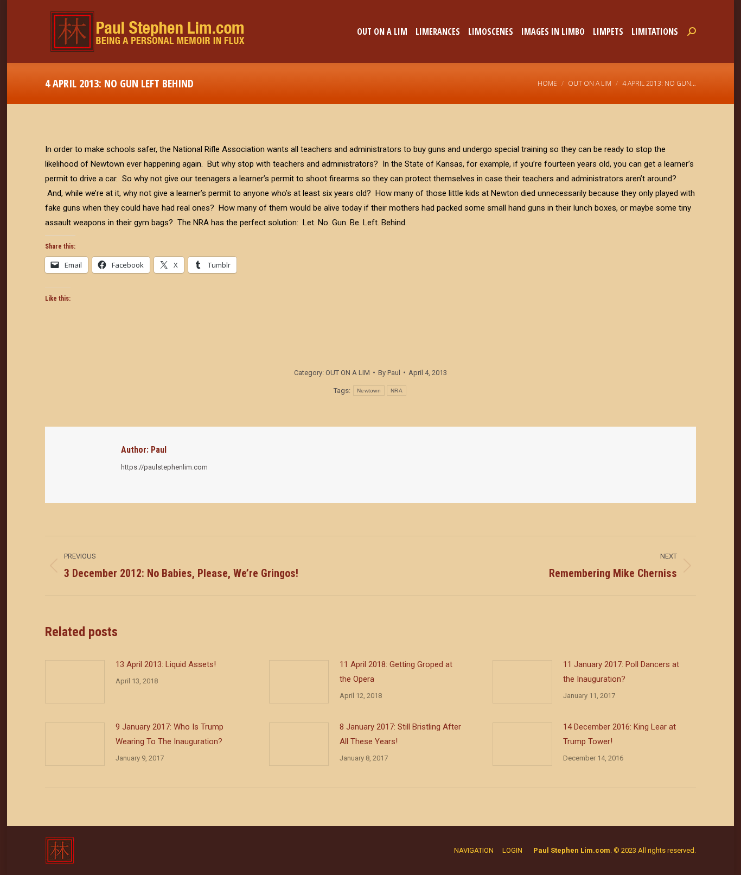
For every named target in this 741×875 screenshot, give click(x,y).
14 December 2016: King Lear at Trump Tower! (619, 734)
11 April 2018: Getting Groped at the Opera (396, 672)
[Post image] (75, 681)
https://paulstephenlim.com (164, 467)
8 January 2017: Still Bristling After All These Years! (400, 734)
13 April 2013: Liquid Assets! (166, 664)
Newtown (369, 391)
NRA (397, 391)
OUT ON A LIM (347, 373)
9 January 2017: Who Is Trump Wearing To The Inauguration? (169, 734)
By (389, 373)
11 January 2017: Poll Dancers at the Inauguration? (621, 672)
